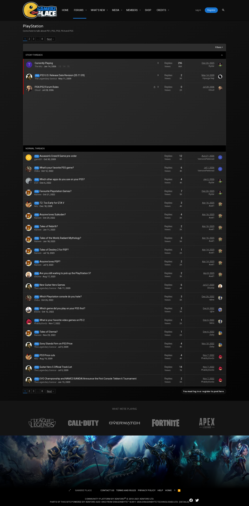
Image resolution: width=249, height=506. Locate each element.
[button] (86, 10)
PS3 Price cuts (47, 355)
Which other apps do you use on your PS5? (62, 179)
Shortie (37, 276)
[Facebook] (191, 500)
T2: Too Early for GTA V (52, 202)
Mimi (212, 299)
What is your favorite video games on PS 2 (62, 320)
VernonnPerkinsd (206, 159)
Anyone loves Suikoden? (53, 214)
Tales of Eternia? (49, 331)
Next (49, 39)
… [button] (38, 39)
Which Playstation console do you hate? (61, 296)
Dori (36, 183)
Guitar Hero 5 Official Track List (56, 367)
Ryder (211, 66)
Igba (212, 311)
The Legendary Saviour (46, 78)
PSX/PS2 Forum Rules (47, 87)
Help (160, 490)
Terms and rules (126, 490)
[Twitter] (197, 500)
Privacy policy (146, 490)
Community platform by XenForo (119, 499)
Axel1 (211, 206)
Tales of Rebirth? (49, 226)
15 (68, 66)
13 (60, 66)
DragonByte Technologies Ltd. (160, 502)
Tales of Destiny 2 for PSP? (54, 249)
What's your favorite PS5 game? (57, 167)
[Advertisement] (124, 119)
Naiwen (38, 194)
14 (64, 66)
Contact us (107, 490)
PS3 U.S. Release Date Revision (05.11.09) (62, 75)
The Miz (38, 66)
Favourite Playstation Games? (55, 191)
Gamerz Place (83, 490)
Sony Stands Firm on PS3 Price (56, 343)
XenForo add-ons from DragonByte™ (107, 502)
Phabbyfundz (40, 323)
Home (168, 490)
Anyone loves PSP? (50, 261)
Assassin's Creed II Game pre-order (58, 156)
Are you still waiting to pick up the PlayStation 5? (65, 273)
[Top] (175, 490)
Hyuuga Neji (208, 78)
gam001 (38, 159)
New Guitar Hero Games (52, 285)
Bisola (37, 311)
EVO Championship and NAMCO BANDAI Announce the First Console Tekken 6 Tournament (88, 378)
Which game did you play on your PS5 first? (62, 308)
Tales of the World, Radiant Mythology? (60, 238)
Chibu (37, 171)
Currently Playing (44, 63)
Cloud (37, 90)
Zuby (211, 334)
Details (184, 502)
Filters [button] (218, 47)
